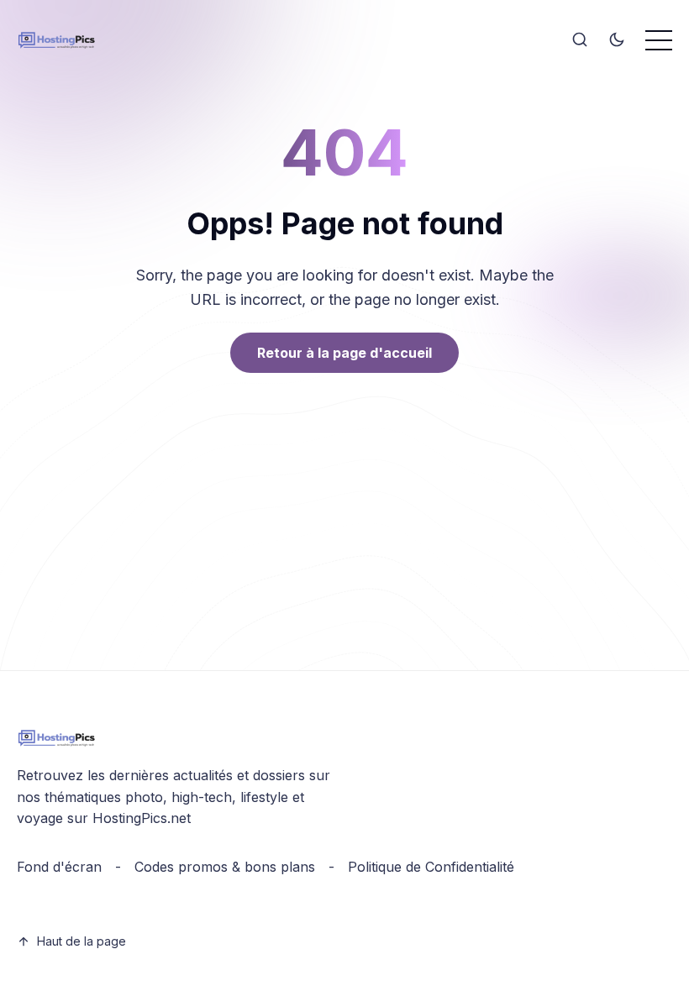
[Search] (579, 40)
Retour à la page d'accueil (344, 352)
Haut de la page (81, 941)
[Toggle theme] (616, 40)
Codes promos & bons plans (224, 866)
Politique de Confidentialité (431, 866)
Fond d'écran (59, 866)
